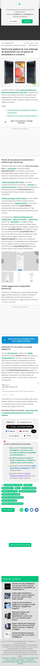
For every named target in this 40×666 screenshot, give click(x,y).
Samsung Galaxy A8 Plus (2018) (12, 497)
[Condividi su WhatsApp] (21, 510)
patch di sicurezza (9, 187)
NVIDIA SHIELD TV (7, 488)
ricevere (30, 185)
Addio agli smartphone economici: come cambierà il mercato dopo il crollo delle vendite (23, 596)
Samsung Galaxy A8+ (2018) (13, 182)
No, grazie (13, 21)
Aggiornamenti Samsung (13, 485)
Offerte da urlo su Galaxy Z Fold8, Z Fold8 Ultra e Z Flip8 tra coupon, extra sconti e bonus (22, 460)
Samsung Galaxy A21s (9, 491)
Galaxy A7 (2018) (19, 219)
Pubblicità (24, 662)
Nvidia (30, 353)
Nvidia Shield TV (8, 358)
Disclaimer (13, 658)
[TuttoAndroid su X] (33, 431)
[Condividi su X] (31, 510)
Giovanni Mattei (8, 43)
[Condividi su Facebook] (37, 510)
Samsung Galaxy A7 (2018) (10, 494)
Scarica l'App (32, 662)
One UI (18, 488)
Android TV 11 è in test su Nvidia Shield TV (22, 116)
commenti (34, 45)
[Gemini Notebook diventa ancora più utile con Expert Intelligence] (8, 635)
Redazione (5, 658)
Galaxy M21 (33, 219)
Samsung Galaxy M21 (9, 500)
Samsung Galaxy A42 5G (23, 217)
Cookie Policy (29, 660)
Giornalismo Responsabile (10, 662)
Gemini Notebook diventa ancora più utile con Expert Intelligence (23, 635)
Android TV (28, 485)
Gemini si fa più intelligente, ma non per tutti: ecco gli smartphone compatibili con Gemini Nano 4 (23, 586)
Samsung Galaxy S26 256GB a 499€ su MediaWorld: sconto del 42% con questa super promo (22, 616)
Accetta (27, 21)
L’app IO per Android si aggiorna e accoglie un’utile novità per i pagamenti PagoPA (23, 605)
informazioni (12, 353)
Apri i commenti (8, 510)
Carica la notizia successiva (20, 545)
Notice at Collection (17, 660)
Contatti (20, 663)
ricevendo (12, 168)
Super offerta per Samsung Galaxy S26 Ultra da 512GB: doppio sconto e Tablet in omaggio (23, 626)
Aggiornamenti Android (11, 45)
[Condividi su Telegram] (26, 510)
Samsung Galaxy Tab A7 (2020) (14, 198)
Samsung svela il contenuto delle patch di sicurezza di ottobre (19, 412)
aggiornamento (21, 203)
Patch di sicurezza (28, 488)
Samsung (23, 45)
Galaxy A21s (6, 219)
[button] (7, 277)
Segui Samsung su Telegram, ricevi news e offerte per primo (21, 340)
